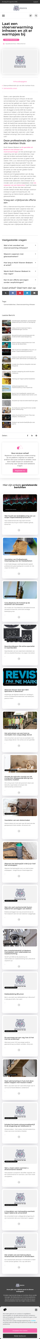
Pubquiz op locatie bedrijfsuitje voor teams (23, 423)
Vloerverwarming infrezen (25, 304)
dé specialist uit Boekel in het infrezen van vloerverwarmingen (18, 149)
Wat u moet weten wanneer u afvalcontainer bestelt (16, 1168)
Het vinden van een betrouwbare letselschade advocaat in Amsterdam (19, 1255)
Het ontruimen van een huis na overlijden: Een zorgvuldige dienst (18, 734)
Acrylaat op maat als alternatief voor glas (25, 400)
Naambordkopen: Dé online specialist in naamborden (19, 647)
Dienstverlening (11, 40)
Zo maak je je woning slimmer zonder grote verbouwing (24, 408)
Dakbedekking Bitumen (14, 994)
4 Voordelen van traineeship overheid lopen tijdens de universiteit (19, 1212)
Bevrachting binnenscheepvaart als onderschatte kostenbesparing (23, 336)
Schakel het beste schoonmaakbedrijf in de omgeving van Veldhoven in (19, 1125)
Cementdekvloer (10, 304)
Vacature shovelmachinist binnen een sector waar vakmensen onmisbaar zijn (24, 357)
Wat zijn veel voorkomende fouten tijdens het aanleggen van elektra (18, 908)
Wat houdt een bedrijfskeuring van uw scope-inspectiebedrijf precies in (24, 350)
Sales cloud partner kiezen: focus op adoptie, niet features (23, 415)
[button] (36, 1310)
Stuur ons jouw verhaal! (20, 453)
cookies (33, 1320)
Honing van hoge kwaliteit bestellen (23, 379)
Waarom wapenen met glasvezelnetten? (20, 255)
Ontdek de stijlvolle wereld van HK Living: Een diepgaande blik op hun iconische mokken (18, 778)
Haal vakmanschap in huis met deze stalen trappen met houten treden (18, 1081)
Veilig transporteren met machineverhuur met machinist (22, 386)
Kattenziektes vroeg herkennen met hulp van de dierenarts (23, 343)
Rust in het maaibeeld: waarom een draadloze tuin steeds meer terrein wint (24, 394)
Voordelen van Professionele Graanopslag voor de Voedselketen (18, 560)
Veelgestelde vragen (10, 88)
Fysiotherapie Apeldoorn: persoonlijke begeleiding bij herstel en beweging (24, 321)
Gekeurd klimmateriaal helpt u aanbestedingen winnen (22, 328)
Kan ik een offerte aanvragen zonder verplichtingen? (20, 281)
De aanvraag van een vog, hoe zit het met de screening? (19, 1038)
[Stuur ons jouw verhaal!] (20, 447)
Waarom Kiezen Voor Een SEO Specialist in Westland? (16, 690)
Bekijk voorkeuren (20, 1336)
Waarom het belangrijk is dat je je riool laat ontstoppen (20, 864)
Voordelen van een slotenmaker (17, 820)
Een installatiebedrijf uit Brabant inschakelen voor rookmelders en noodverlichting (17, 952)
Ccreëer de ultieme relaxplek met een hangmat (24, 365)
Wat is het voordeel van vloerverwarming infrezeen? (20, 246)
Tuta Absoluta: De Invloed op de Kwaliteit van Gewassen (17, 603)
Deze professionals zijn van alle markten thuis (18, 85)
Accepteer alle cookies (20, 1330)
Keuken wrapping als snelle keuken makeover (23, 372)
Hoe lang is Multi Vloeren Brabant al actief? (20, 264)
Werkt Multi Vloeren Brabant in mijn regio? (20, 272)
